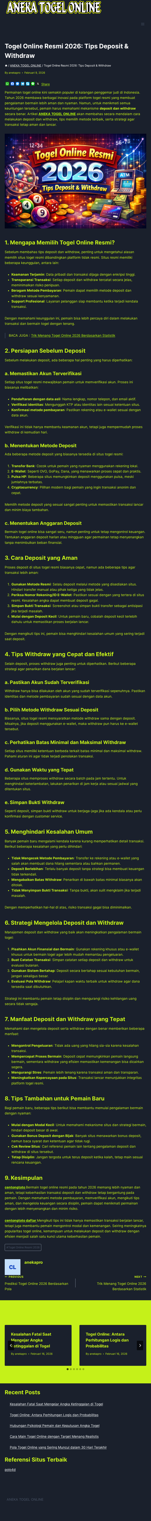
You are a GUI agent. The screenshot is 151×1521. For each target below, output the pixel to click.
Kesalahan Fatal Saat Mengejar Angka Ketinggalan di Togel (31, 1340)
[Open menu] (142, 24)
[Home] (6, 65)
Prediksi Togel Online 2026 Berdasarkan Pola (36, 1283)
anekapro (14, 72)
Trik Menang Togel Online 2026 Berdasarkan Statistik (73, 335)
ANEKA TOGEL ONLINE (25, 1499)
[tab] (68, 1369)
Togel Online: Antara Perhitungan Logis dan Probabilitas (107, 1340)
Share (45, 84)
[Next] (140, 1345)
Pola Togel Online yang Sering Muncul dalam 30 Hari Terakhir (58, 1447)
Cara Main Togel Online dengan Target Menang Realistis (54, 1436)
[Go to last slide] (11, 1345)
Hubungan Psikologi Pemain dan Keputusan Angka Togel (54, 1426)
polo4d (10, 1470)
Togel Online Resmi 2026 (23, 1247)
